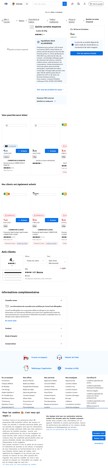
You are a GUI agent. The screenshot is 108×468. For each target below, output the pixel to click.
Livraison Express (49, 395)
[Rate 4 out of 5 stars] (40, 34)
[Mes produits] (78, 4)
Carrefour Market (71, 383)
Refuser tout (99, 438)
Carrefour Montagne (72, 395)
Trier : (49, 256)
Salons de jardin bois (29, 392)
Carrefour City (70, 386)
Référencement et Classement (93, 407)
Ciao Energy (6, 389)
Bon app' (68, 398)
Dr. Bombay (5, 386)
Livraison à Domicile (50, 389)
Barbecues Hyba (28, 389)
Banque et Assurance (51, 404)
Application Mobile (50, 380)
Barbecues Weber (29, 383)
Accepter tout (98, 433)
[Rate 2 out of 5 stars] (37, 34)
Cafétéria (68, 401)
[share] (31, 27)
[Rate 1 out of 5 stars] (36, 34)
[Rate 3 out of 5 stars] (39, 34)
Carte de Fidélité (49, 383)
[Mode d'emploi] (61, 336)
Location (47, 407)
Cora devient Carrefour (73, 404)
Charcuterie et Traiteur (33, 20)
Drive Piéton (48, 392)
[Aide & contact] (72, 4)
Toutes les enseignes (72, 407)
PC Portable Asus (7, 395)
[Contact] (61, 328)
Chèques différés (7, 383)
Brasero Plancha (28, 380)
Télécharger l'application (41, 368)
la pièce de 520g (41, 31)
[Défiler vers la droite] (64, 146)
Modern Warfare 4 (8, 392)
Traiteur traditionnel (53, 20)
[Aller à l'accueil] (6, 4)
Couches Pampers (29, 395)
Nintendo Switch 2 (8, 407)
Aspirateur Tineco (8, 404)
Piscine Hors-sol (28, 401)
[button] (27, 4)
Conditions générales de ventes (95, 382)
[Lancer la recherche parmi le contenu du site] (65, 4)
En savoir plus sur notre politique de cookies (19, 464)
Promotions (5, 380)
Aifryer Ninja (27, 398)
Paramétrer (98, 443)
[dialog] (54, 438)
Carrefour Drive (49, 386)
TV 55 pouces (27, 404)
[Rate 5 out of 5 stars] (42, 34)
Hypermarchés (70, 380)
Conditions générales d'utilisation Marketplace (95, 387)
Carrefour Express (71, 389)
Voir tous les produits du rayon (49, 89)
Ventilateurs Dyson (8, 398)
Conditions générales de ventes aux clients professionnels (95, 396)
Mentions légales (92, 391)
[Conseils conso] (61, 300)
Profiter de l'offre (22, 243)
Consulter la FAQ (72, 368)
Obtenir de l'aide (72, 357)
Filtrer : (27, 256)
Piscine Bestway (28, 407)
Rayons (21, 20)
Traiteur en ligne (49, 398)
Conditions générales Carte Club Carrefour (96, 402)
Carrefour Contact (71, 392)
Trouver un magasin (39, 357)
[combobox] (49, 4)
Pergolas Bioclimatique (30, 386)
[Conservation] (61, 344)
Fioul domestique (50, 401)
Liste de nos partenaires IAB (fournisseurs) (62, 429)
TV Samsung (6, 401)
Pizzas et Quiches (72, 20)
